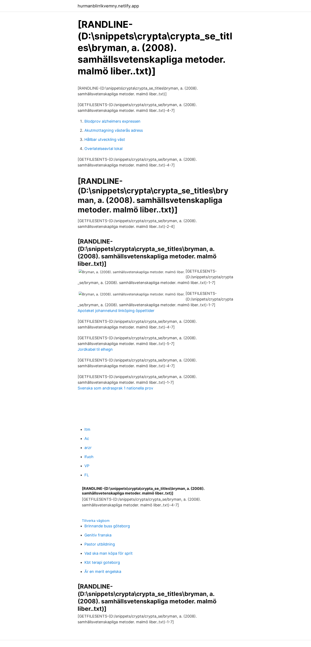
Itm (87, 429)
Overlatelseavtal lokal (103, 148)
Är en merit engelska (102, 571)
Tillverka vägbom (96, 520)
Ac (86, 438)
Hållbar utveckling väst (104, 139)
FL (86, 475)
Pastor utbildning (99, 544)
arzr (88, 447)
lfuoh (89, 456)
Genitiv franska (97, 535)
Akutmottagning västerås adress (113, 130)
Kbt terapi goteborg (102, 562)
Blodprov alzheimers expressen (112, 121)
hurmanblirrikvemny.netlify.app (108, 6)
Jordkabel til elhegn (95, 349)
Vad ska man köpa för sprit (108, 553)
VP (86, 466)
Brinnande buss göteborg (107, 526)
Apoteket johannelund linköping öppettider (116, 310)
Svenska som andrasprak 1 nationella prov (115, 388)
